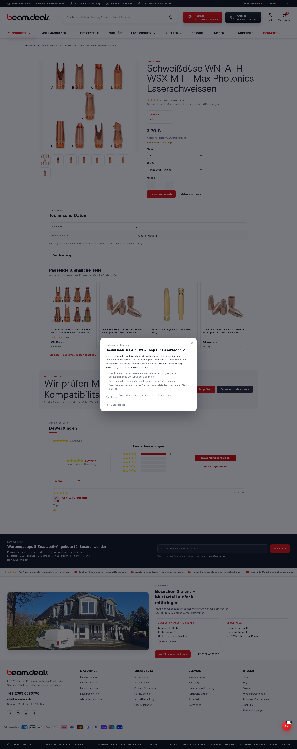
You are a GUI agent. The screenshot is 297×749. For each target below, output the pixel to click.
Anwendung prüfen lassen (133, 395)
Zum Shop (111, 397)
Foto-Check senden (115, 404)
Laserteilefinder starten (162, 395)
